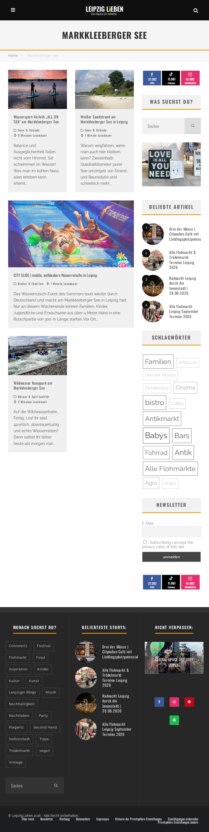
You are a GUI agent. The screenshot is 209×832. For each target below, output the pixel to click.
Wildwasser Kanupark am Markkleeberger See (33, 385)
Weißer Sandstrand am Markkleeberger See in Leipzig (104, 119)
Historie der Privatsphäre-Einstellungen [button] (138, 819)
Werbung (64, 819)
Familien (158, 361)
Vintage (16, 762)
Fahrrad (156, 453)
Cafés (177, 403)
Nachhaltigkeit (22, 704)
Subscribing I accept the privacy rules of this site (167, 544)
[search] (193, 126)
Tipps (44, 739)
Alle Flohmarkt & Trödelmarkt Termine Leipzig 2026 (182, 259)
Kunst (34, 681)
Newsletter (46, 819)
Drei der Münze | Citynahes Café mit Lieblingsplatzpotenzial (187, 233)
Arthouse (188, 362)
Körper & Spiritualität (33, 396)
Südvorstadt (19, 739)
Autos (170, 483)
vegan (44, 751)
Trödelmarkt (19, 751)
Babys (156, 435)
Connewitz (18, 646)
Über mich (28, 819)
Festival (44, 646)
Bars (181, 435)
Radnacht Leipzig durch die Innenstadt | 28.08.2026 (182, 285)
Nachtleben (19, 716)
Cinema (185, 387)
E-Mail (147, 523)
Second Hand (45, 727)
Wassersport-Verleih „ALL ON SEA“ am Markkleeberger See (36, 119)
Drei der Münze (160, 375)
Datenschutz (83, 819)
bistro (154, 402)
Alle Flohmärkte (170, 468)
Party (43, 716)
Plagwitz (16, 727)
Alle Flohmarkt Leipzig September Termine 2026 (184, 311)
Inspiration (18, 669)
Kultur (14, 681)
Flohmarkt (18, 658)
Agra (151, 483)
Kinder (43, 669)
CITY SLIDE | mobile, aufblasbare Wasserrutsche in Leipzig (55, 275)
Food (40, 658)
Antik (183, 452)
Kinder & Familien (31, 283)
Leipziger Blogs (22, 692)
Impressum (102, 819)
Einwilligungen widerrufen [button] (183, 819)
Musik (51, 692)
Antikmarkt (162, 419)
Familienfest (157, 388)
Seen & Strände (29, 130)
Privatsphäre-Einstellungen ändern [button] (178, 822)
